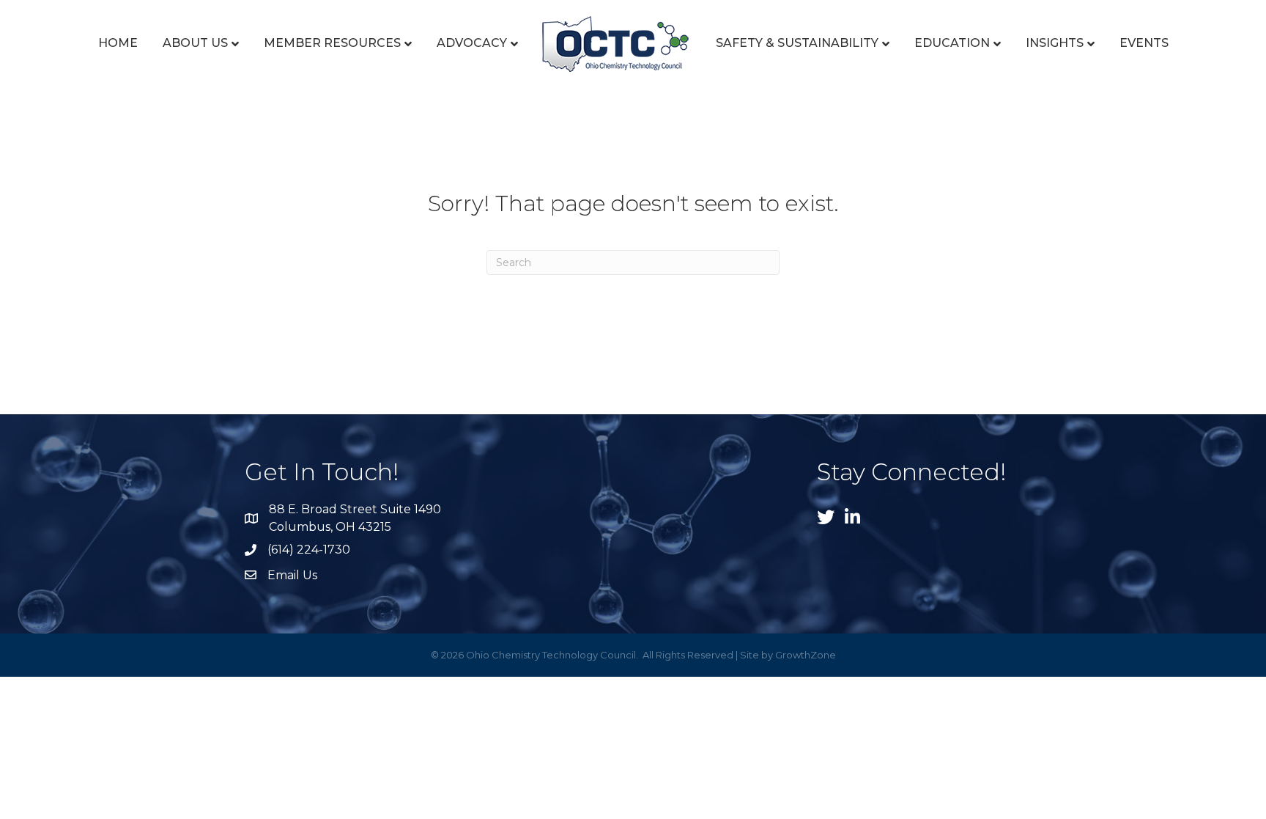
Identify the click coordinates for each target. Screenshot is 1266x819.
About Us (195, 43)
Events (1144, 43)
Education (952, 43)
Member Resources (332, 43)
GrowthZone (805, 655)
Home (118, 43)
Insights (1055, 43)
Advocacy (472, 43)
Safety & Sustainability (797, 43)
